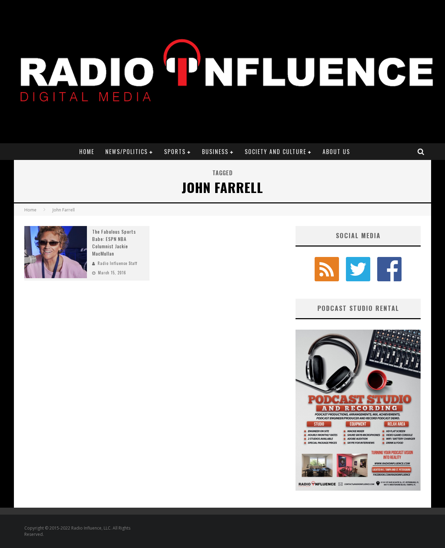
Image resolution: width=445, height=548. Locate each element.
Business (215, 151)
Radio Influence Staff (117, 263)
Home (86, 151)
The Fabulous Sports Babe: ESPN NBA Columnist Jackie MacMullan (114, 242)
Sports (175, 151)
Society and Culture (275, 151)
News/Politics (126, 151)
